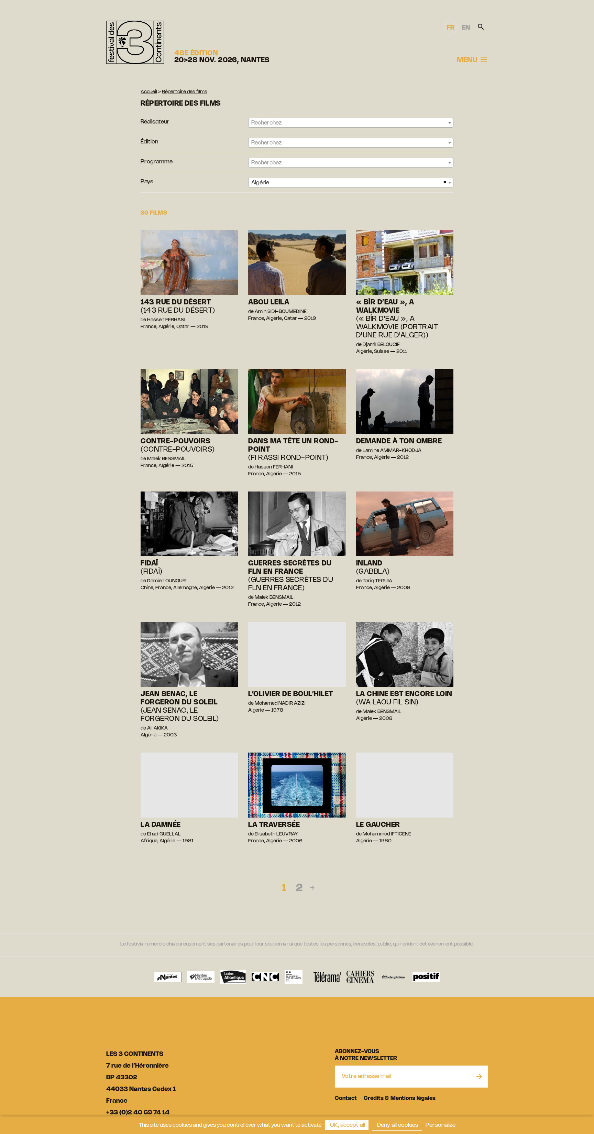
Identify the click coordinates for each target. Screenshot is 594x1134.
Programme (157, 161)
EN (466, 28)
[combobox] (350, 123)
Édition (149, 141)
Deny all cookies (397, 1125)
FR (450, 28)
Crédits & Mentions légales (400, 1098)
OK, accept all (347, 1125)
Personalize (440, 1125)
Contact (346, 1098)
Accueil (149, 92)
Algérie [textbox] (260, 182)
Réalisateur (155, 122)
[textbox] (351, 123)
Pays (147, 181)
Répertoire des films (184, 92)
